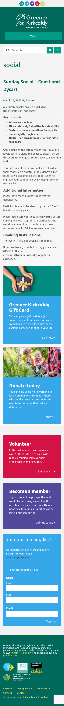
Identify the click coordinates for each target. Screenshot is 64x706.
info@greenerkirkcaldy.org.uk (28, 255)
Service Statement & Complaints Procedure (25, 697)
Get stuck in (46, 471)
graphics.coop (10, 655)
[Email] (21, 3)
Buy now (48, 337)
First (8, 583)
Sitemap (7, 688)
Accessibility (43, 688)
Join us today (45, 522)
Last (8, 594)
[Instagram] (37, 3)
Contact (7, 692)
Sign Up (51, 621)
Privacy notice (24, 688)
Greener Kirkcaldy (32, 20)
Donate (49, 417)
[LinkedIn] (27, 3)
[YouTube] (42, 3)
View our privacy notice (20, 557)
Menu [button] (33, 36)
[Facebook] (32, 3)
